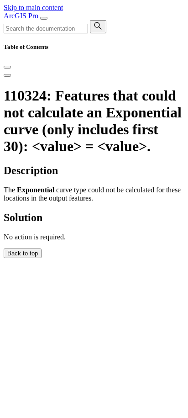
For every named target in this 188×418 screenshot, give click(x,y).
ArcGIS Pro (22, 16)
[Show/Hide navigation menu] (43, 18)
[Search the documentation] (98, 26)
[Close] (7, 67)
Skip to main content (33, 7)
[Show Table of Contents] (7, 75)
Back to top (22, 253)
